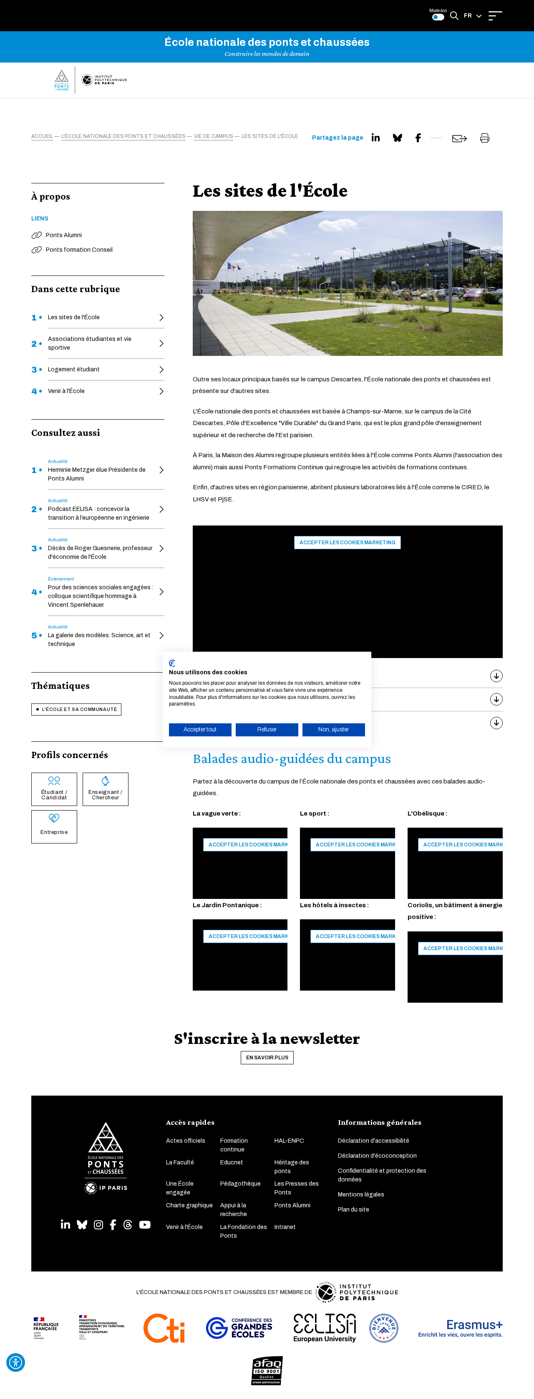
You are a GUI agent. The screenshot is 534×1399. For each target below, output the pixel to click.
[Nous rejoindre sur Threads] (127, 1225)
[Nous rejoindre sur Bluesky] (82, 1225)
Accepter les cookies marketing (347, 543)
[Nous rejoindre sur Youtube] (145, 1225)
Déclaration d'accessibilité (373, 1141)
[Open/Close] (495, 15)
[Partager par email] (459, 138)
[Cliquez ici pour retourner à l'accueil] (90, 80)
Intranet (285, 1227)
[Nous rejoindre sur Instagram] (98, 1225)
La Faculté (180, 1162)
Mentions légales (361, 1194)
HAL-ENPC (289, 1141)
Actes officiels (185, 1141)
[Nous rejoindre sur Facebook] (113, 1225)
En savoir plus (267, 1058)
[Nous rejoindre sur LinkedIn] (65, 1225)
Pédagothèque (240, 1184)
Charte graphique (189, 1205)
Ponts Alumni (292, 1205)
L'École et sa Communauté (79, 709)
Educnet (231, 1162)
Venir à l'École (184, 1227)
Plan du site (353, 1209)
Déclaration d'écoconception (377, 1156)
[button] (473, 16)
